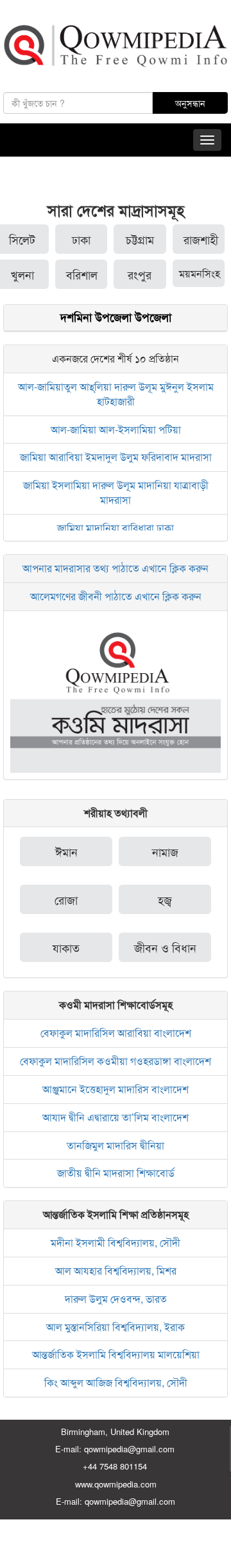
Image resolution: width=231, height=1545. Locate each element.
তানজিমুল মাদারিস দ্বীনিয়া (115, 1145)
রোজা (66, 899)
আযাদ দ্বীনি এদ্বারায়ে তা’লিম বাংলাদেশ (115, 1117)
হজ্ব (165, 899)
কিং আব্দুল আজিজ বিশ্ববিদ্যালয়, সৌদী (115, 1382)
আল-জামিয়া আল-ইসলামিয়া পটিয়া (116, 429)
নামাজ (165, 851)
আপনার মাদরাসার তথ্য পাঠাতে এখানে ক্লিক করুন (115, 568)
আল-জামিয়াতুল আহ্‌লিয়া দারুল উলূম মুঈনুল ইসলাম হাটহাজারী (116, 393)
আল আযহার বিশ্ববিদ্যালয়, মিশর (115, 1270)
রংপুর (139, 274)
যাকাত (66, 947)
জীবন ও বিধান (165, 947)
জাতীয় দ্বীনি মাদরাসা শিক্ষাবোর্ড (116, 1172)
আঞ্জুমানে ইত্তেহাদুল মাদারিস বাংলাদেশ (115, 1089)
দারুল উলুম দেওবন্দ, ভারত (116, 1298)
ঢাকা (81, 239)
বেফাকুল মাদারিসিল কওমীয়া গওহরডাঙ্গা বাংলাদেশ (115, 1060)
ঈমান (66, 851)
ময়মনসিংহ (199, 273)
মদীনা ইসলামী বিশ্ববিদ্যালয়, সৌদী (115, 1242)
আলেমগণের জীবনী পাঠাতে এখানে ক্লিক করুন (115, 596)
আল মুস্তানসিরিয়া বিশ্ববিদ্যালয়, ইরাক (115, 1326)
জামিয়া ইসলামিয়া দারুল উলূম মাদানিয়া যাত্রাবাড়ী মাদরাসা (116, 492)
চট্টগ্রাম (140, 239)
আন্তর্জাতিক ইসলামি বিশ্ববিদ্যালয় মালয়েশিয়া (116, 1354)
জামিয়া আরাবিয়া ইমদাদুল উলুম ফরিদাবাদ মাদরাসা (116, 456)
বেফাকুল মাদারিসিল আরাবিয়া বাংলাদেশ (115, 1032)
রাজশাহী (201, 239)
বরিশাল (82, 274)
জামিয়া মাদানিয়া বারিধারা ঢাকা (115, 527)
